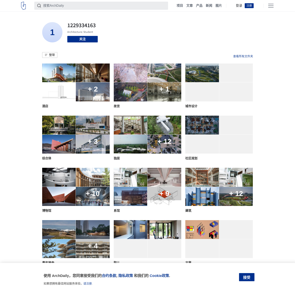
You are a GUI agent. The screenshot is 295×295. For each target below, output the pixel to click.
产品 (199, 5)
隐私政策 (125, 275)
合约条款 (109, 275)
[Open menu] (271, 5)
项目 (180, 5)
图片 (219, 5)
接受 (246, 278)
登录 (239, 5)
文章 (189, 5)
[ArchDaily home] (23, 6)
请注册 (87, 283)
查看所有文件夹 (243, 56)
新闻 (209, 5)
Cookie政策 (159, 275)
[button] (49, 55)
